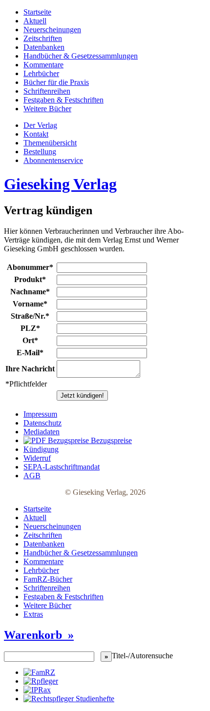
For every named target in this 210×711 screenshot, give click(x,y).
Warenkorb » (39, 635)
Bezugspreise (110, 440)
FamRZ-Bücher (47, 579)
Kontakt (35, 134)
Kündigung (41, 449)
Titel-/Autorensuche (142, 655)
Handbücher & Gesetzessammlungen (80, 56)
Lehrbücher (41, 73)
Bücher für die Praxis (56, 82)
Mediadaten (41, 431)
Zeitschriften (42, 38)
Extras (33, 614)
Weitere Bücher (47, 108)
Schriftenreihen (46, 91)
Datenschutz (42, 423)
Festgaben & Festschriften (63, 100)
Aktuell (34, 21)
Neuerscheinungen (52, 29)
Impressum (40, 414)
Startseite (37, 12)
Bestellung (39, 151)
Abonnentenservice (53, 160)
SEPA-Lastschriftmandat (61, 467)
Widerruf (37, 458)
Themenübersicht (50, 143)
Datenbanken (43, 47)
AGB (32, 475)
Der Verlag (40, 125)
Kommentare (43, 65)
